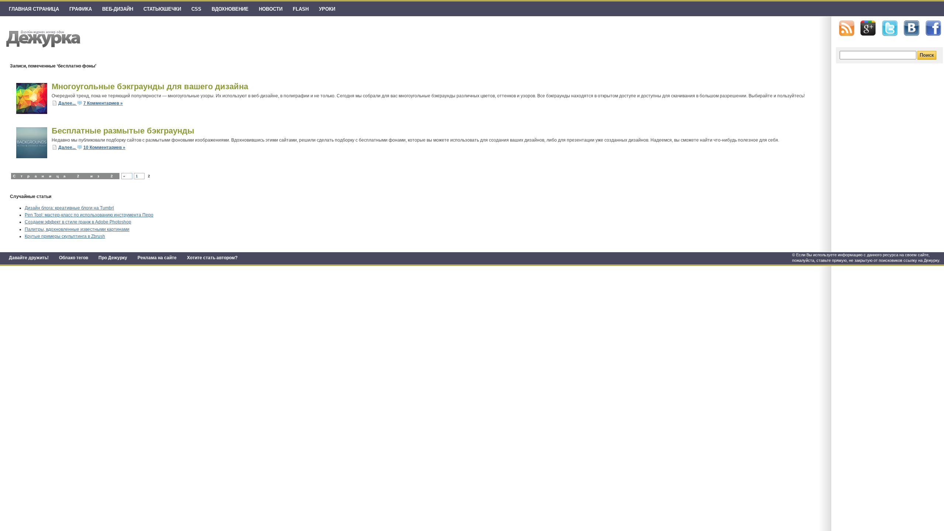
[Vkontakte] (911, 28)
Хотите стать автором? (212, 257)
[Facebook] (933, 28)
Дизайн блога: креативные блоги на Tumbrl (69, 208)
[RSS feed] (846, 28)
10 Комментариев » (104, 147)
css (196, 9)
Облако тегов (73, 257)
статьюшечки (162, 9)
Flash (301, 9)
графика (80, 9)
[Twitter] (890, 28)
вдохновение (230, 9)
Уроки (327, 9)
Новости (270, 9)
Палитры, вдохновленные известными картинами (77, 229)
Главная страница (34, 9)
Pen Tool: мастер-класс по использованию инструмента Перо (89, 215)
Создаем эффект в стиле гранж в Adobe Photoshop (78, 222)
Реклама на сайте (157, 257)
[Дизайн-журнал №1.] (42, 37)
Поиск (927, 55)
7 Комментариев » (103, 103)
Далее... (67, 103)
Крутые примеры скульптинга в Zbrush (65, 236)
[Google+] (868, 28)
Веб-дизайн (117, 9)
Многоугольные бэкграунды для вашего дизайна (150, 86)
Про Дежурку (112, 257)
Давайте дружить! (29, 257)
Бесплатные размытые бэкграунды (123, 130)
